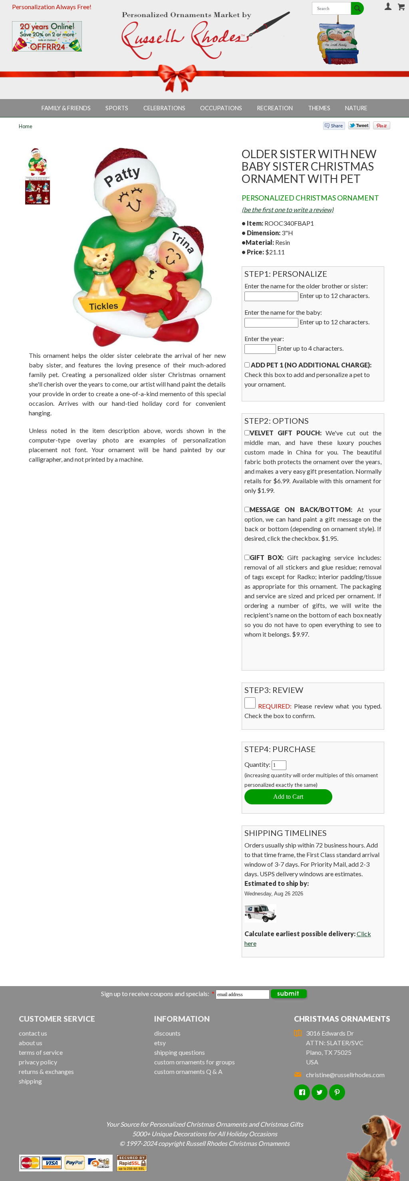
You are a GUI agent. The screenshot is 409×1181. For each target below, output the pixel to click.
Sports (116, 108)
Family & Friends (66, 108)
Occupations (221, 108)
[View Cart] (401, 7)
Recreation (275, 108)
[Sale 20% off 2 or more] (55, 36)
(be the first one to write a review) (288, 209)
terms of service (41, 1052)
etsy (160, 1042)
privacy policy (38, 1062)
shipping (30, 1081)
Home (25, 126)
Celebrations (164, 108)
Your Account (388, 6)
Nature (356, 108)
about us (30, 1042)
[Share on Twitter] (355, 127)
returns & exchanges (46, 1071)
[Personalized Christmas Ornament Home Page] (204, 36)
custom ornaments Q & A (188, 1071)
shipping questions (179, 1052)
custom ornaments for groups (194, 1062)
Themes (319, 108)
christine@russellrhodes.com (345, 1074)
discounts (167, 1033)
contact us (33, 1033)
